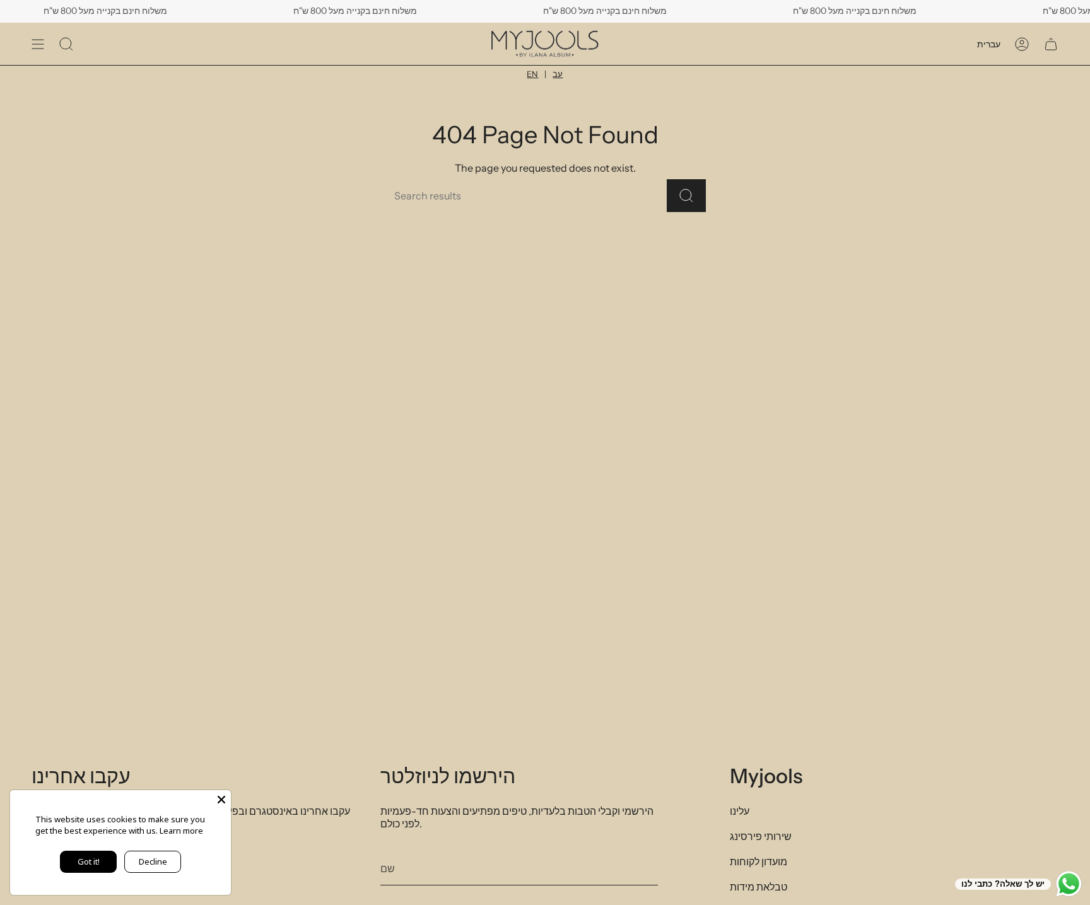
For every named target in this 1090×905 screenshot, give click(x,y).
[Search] (686, 195)
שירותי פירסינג (761, 836)
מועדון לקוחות (758, 861)
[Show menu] (37, 44)
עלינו (739, 811)
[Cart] (1050, 44)
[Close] (221, 799)
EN (532, 74)
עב (558, 74)
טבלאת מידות (758, 886)
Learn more (181, 830)
